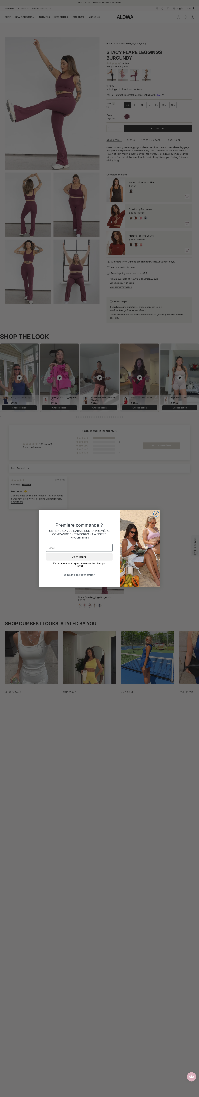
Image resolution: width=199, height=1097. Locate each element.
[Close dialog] (156, 513)
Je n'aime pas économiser (79, 575)
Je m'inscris (79, 557)
